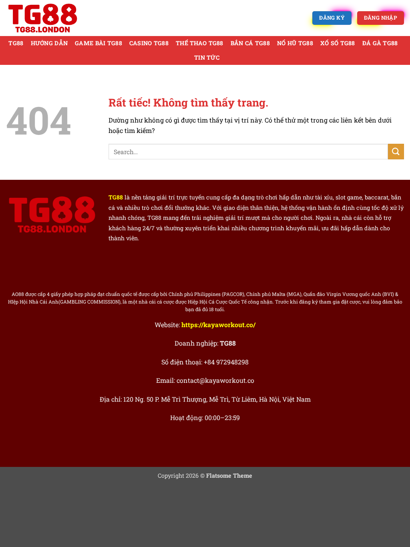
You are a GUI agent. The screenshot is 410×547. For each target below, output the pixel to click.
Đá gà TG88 (380, 43)
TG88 (15, 43)
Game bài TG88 (98, 43)
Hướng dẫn (49, 43)
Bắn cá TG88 (250, 43)
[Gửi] (396, 151)
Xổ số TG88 (337, 43)
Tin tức (206, 57)
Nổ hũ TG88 (295, 43)
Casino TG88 (149, 43)
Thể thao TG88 (199, 43)
